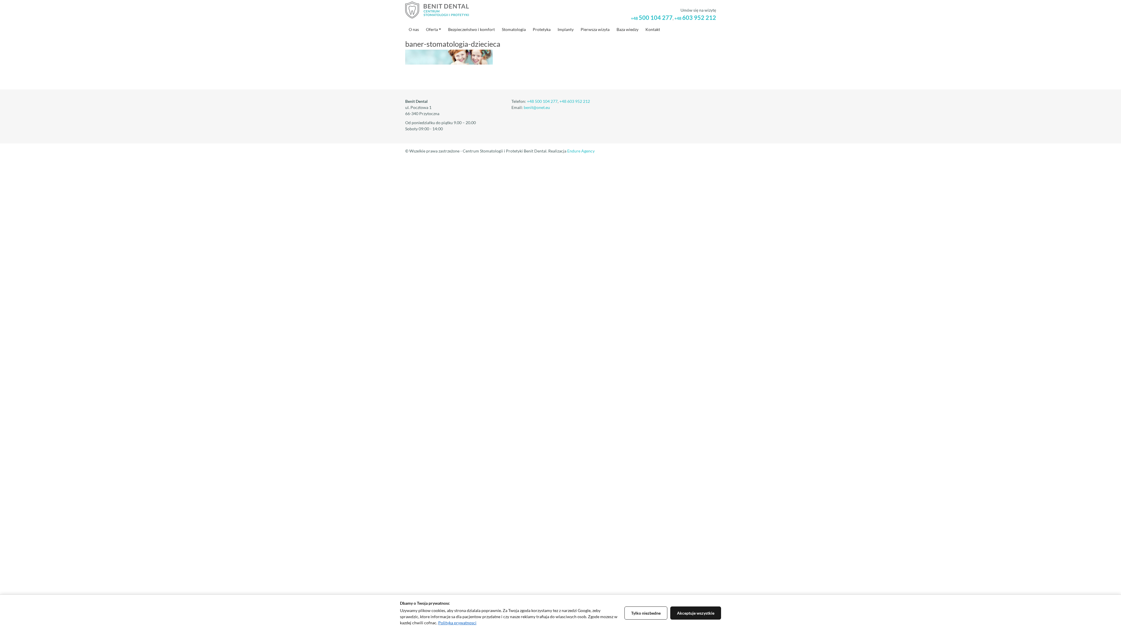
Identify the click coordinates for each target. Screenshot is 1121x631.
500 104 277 (652, 17)
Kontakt (652, 29)
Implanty (566, 29)
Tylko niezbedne (646, 613)
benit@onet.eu (537, 107)
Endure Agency (581, 150)
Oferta (432, 29)
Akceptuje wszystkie (695, 613)
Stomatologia (514, 29)
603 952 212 (695, 17)
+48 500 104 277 (542, 101)
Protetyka (542, 29)
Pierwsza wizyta (595, 29)
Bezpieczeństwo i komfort (471, 29)
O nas (414, 29)
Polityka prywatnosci (457, 622)
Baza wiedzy (627, 29)
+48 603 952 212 (574, 101)
